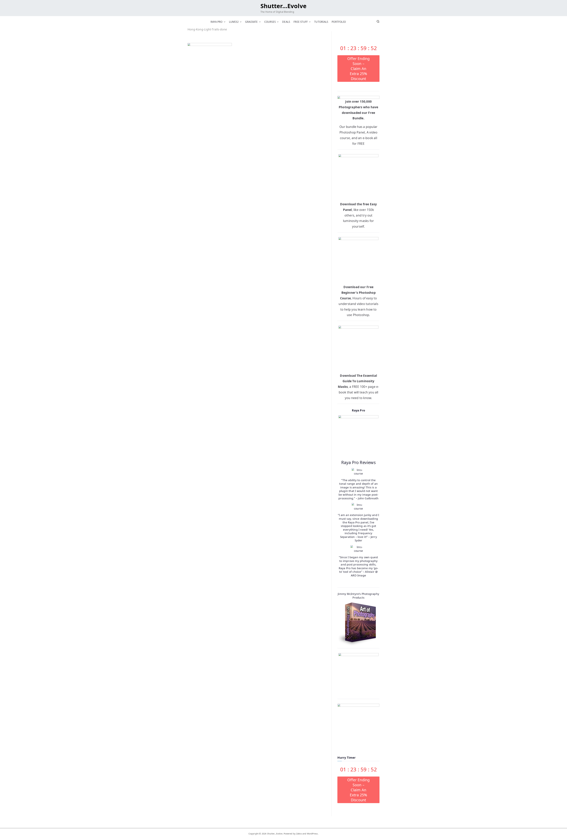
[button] (224, 21)
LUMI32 (234, 21)
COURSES (270, 21)
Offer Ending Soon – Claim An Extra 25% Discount (358, 68)
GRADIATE (251, 21)
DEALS (286, 21)
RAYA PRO (217, 21)
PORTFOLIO (339, 21)
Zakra (299, 833)
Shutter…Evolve (283, 6)
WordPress (312, 833)
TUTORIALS (321, 21)
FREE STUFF (301, 21)
